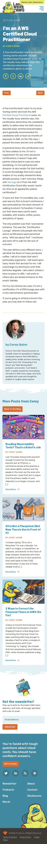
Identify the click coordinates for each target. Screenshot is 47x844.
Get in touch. (10, 764)
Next (40, 93)
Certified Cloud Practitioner (17, 115)
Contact (32, 789)
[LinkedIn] (15, 773)
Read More (12, 489)
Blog (5, 795)
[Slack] (34, 773)
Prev (6, 93)
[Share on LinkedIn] (20, 76)
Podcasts (8, 789)
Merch (6, 801)
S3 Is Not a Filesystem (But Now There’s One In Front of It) (23, 529)
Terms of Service (10, 837)
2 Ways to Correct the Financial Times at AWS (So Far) (23, 612)
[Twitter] (6, 773)
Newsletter (10, 783)
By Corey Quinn (11, 46)
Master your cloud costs (32, 2)
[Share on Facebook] (6, 76)
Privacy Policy (25, 837)
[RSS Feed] (25, 773)
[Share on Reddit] (28, 76)
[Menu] (41, 8)
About (31, 783)
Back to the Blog (12, 409)
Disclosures (34, 795)
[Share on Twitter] (13, 76)
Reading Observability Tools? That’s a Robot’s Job (23, 445)
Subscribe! (10, 727)
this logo (12, 182)
